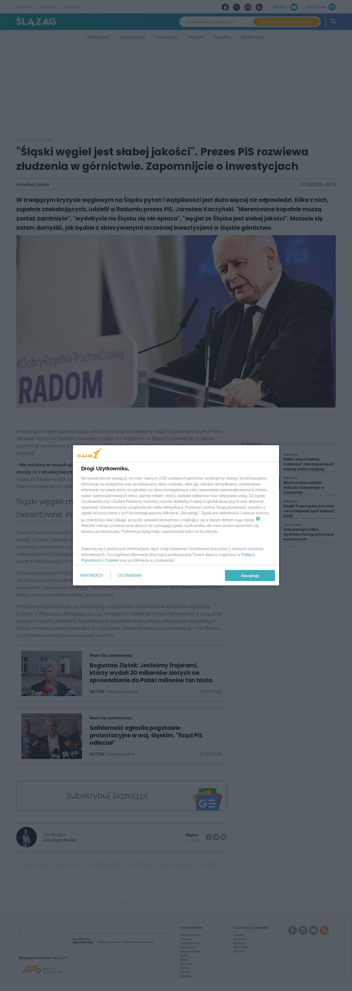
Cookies (112, 560)
